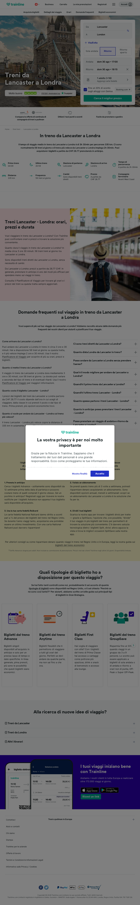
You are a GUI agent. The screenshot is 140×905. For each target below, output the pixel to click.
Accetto (99, 473)
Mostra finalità (79, 473)
